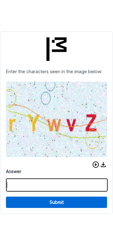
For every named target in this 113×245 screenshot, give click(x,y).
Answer (13, 171)
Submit (57, 202)
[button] (96, 164)
